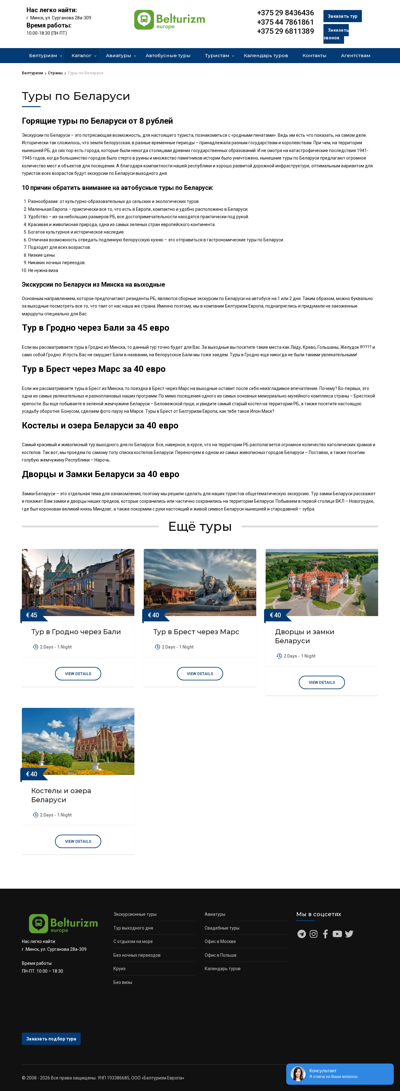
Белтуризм (43, 55)
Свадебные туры (222, 928)
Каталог (82, 55)
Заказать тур (343, 16)
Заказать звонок (336, 34)
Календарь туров (266, 55)
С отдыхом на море (133, 941)
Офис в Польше (221, 955)
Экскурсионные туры (135, 914)
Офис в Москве (220, 941)
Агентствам (356, 55)
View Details (78, 673)
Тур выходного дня (133, 928)
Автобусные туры (168, 55)
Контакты (314, 55)
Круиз (119, 968)
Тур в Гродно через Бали (76, 632)
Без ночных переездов (137, 955)
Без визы (122, 982)
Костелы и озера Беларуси (61, 795)
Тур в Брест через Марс (196, 632)
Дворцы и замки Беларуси (304, 636)
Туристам (217, 55)
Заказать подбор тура (51, 1038)
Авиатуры (118, 55)
